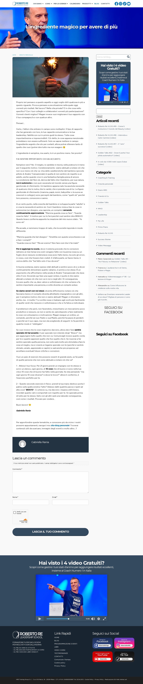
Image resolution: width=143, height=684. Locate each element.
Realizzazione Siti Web (112, 679)
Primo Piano (103, 227)
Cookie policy (59, 662)
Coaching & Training (106, 178)
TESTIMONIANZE (61, 653)
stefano (101, 294)
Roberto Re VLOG (105, 233)
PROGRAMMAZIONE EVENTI (65, 644)
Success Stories (104, 239)
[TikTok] (124, 3)
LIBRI (56, 647)
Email (54, 497)
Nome (15, 497)
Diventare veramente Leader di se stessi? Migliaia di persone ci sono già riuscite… (114, 297)
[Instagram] (120, 3)
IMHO (100, 209)
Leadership (102, 215)
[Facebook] (116, 3)
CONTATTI (105, 4)
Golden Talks (103, 202)
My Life (101, 221)
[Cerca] (128, 57)
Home (14, 55)
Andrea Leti (123, 679)
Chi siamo (37, 4)
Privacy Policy (60, 666)
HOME (56, 637)
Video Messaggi (104, 245)
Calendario (75, 4)
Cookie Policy (89, 679)
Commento (17, 469)
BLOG (96, 4)
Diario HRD (102, 190)
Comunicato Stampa (62, 659)
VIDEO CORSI (59, 650)
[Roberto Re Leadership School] (20, 4)
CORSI (47, 4)
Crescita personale (26, 55)
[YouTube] (129, 3)
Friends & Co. (103, 196)
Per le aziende (60, 4)
